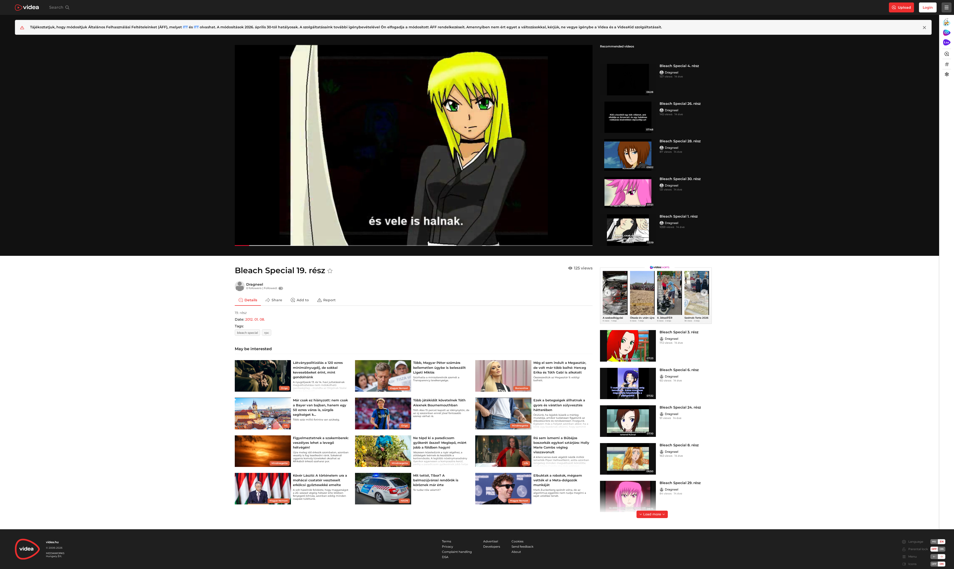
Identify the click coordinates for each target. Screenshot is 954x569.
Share (277, 300)
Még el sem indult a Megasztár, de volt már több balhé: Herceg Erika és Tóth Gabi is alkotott (559, 367)
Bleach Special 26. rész (680, 103)
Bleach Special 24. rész (680, 407)
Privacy (447, 546)
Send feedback (522, 546)
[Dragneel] (662, 73)
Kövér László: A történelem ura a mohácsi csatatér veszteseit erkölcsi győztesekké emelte (320, 480)
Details (250, 300)
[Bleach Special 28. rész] (628, 155)
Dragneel (671, 72)
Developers (491, 546)
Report (329, 300)
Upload (904, 7)
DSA (445, 557)
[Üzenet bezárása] (924, 28)
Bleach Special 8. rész (679, 445)
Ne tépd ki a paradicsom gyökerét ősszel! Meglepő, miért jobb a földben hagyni (440, 442)
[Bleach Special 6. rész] (628, 383)
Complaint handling (457, 552)
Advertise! (490, 541)
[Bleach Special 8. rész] (628, 459)
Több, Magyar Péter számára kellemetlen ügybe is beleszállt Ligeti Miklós (439, 367)
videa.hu (52, 542)
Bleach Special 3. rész (679, 332)
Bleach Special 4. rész (679, 66)
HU (934, 541)
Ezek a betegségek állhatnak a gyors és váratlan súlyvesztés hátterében (559, 405)
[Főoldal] (27, 7)
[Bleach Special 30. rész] (628, 192)
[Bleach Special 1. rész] (628, 230)
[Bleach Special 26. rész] (628, 117)
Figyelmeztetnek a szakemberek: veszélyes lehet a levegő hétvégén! (321, 442)
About (516, 552)
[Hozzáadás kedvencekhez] (329, 270)
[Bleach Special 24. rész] (628, 421)
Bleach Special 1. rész (679, 216)
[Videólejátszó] (414, 145)
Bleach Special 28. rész (680, 141)
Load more (652, 514)
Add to (303, 300)
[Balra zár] (934, 556)
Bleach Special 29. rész (680, 483)
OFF (934, 564)
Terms (446, 541)
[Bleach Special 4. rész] (628, 79)
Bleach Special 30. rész (680, 179)
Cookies (517, 541)
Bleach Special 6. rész (679, 370)
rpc (266, 333)
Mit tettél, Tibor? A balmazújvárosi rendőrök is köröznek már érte (435, 480)
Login (928, 7)
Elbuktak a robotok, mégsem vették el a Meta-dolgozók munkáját (557, 480)
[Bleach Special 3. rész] (628, 346)
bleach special (247, 333)
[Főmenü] (947, 7)
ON (942, 549)
